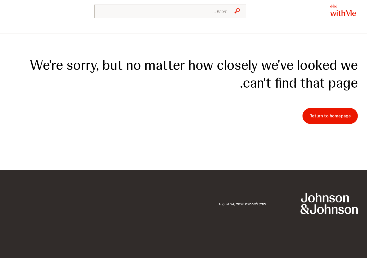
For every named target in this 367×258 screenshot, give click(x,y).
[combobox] (170, 11)
